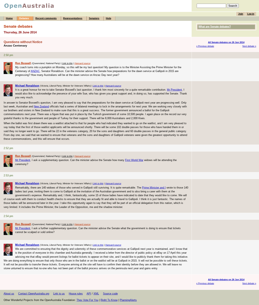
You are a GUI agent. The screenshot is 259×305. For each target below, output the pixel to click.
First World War (134, 160)
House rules (76, 293)
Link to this (67, 63)
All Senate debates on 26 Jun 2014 (226, 42)
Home (9, 18)
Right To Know (109, 300)
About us (9, 293)
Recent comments (46, 18)
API (89, 293)
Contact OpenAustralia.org (33, 293)
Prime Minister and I (154, 187)
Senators (94, 18)
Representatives (72, 18)
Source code (110, 293)
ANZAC (35, 71)
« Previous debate (205, 46)
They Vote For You (87, 300)
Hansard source (82, 63)
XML (96, 293)
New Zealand (41, 106)
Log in (250, 14)
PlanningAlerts (128, 300)
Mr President (174, 89)
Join (240, 14)
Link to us (59, 293)
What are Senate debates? (214, 26)
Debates (24, 18)
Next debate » (249, 46)
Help (108, 18)
